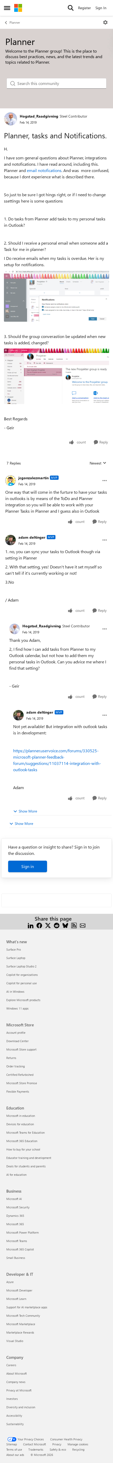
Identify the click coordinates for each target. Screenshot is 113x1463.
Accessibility (14, 1415)
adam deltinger (31, 537)
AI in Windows (15, 991)
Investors (12, 1399)
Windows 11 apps (17, 1008)
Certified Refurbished (19, 1075)
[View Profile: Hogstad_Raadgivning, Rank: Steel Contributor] (10, 118)
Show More (28, 811)
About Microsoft (16, 1373)
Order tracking (15, 1066)
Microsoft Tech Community (23, 1316)
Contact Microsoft (34, 1444)
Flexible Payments (17, 1091)
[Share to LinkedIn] (30, 925)
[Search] (71, 8)
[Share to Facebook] (39, 925)
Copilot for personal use (21, 983)
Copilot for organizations (22, 975)
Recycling (78, 1449)
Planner (14, 22)
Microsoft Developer (19, 1290)
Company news (15, 1382)
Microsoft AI (14, 1199)
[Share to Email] (82, 925)
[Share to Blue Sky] (65, 925)
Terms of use (14, 1449)
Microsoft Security (17, 1207)
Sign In (100, 7)
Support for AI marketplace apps (26, 1307)
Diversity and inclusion (20, 1407)
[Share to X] (48, 925)
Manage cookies (78, 1444)
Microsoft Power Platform (22, 1232)
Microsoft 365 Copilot (20, 1249)
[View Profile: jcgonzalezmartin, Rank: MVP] (10, 480)
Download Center (17, 1041)
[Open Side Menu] (7, 8)
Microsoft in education (20, 1116)
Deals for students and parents (26, 1166)
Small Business (15, 1258)
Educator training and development (28, 1158)
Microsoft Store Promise (21, 1083)
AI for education (16, 1175)
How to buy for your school (23, 1149)
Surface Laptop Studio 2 (21, 966)
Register (84, 7)
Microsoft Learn (16, 1299)
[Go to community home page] (18, 8)
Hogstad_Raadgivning (39, 116)
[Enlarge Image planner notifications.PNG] (56, 296)
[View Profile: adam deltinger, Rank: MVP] (10, 540)
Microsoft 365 (15, 1224)
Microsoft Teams (16, 1241)
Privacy (56, 1444)
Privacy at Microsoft (19, 1390)
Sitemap (11, 1444)
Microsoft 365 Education (21, 1141)
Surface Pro (13, 949)
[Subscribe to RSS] (74, 925)
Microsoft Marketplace (20, 1324)
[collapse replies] (56, 473)
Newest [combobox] (98, 463)
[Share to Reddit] (56, 925)
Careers (11, 1365)
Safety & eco (58, 1449)
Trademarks (35, 1449)
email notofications (44, 170)
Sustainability (15, 1424)
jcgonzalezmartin (33, 477)
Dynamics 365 (15, 1216)
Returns (11, 1058)
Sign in (27, 866)
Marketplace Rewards (20, 1332)
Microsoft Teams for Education (25, 1132)
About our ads (15, 1455)
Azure (10, 1282)
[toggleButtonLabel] (105, 22)
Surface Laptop (15, 958)
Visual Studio (14, 1341)
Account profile (15, 1033)
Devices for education (20, 1124)
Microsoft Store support (21, 1049)
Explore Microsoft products (23, 1000)
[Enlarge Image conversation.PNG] (56, 376)
